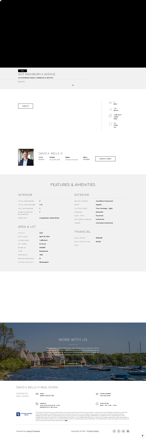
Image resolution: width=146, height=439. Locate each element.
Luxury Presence (33, 431)
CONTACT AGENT (105, 159)
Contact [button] (25, 106)
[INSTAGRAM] (118, 431)
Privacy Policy (93, 431)
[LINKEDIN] (123, 431)
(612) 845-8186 (55, 159)
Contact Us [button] (73, 363)
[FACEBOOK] (114, 431)
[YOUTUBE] (128, 431)
